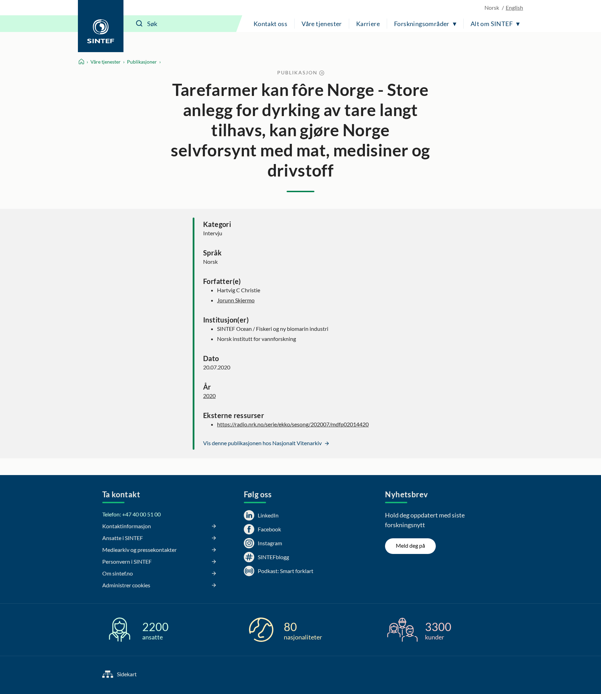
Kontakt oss (270, 23)
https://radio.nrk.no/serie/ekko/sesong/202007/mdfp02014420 (293, 424)
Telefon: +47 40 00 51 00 (131, 514)
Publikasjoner (142, 62)
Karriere (368, 23)
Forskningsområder (421, 23)
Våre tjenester (322, 23)
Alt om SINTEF (492, 23)
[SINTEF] (100, 26)
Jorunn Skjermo (236, 300)
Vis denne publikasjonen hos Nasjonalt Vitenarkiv (263, 443)
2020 (209, 395)
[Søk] (139, 23)
